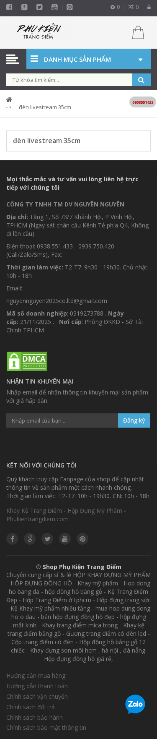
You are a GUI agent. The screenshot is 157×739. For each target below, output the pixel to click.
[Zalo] (135, 706)
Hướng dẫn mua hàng (35, 675)
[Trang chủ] (39, 32)
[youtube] (54, 7)
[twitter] (39, 7)
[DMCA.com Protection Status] (27, 362)
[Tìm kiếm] (141, 79)
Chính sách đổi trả (30, 707)
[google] (30, 539)
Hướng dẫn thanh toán (37, 686)
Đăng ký (134, 420)
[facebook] (9, 7)
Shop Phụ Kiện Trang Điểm (82, 567)
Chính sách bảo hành (34, 717)
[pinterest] (70, 7)
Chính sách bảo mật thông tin (46, 727)
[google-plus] (24, 7)
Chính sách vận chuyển (37, 696)
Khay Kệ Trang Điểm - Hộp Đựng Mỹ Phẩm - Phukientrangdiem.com (66, 515)
